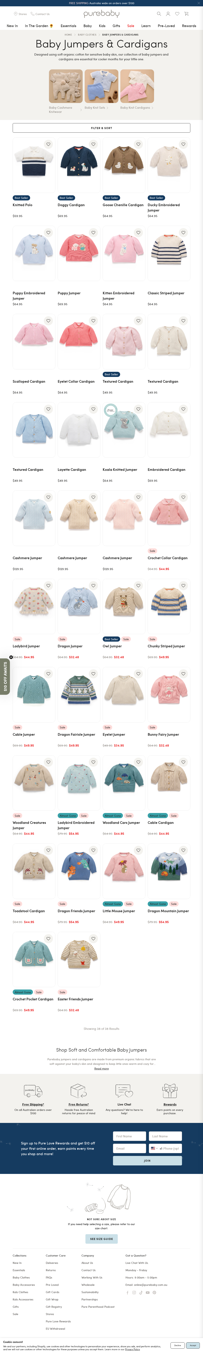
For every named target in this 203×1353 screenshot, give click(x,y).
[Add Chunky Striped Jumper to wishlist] (183, 585)
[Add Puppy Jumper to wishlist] (93, 232)
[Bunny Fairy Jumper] (169, 694)
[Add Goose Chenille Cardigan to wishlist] (138, 144)
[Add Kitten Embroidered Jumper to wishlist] (138, 232)
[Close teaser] (11, 657)
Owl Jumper (112, 645)
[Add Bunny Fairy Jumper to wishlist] (183, 673)
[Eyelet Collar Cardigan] (79, 341)
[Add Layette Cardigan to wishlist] (93, 409)
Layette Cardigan (72, 469)
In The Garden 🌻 (39, 25)
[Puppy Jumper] (79, 253)
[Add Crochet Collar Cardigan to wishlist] (183, 497)
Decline (177, 1345)
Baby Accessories (24, 1285)
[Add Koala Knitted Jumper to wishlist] (138, 409)
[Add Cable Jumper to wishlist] (48, 673)
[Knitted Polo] (34, 165)
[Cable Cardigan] (169, 783)
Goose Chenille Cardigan (123, 204)
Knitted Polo (22, 204)
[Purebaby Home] (101, 14)
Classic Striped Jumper (166, 292)
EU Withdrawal (55, 1328)
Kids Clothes (20, 1292)
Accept (193, 1345)
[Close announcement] (198, 3)
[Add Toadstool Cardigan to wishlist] (48, 850)
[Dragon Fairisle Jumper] (79, 694)
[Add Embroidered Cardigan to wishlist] (183, 409)
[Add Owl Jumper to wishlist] (138, 585)
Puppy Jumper (69, 292)
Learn (146, 25)
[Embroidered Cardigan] (169, 430)
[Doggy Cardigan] (79, 165)
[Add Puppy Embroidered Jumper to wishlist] (48, 232)
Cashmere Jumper (27, 557)
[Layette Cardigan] (79, 430)
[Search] (159, 14)
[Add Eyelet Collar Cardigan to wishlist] (93, 320)
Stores (50, 1314)
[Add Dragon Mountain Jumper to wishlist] (183, 850)
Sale (130, 25)
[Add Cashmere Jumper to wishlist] (48, 497)
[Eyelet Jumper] (124, 694)
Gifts (116, 25)
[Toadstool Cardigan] (34, 871)
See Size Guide (101, 1239)
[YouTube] (148, 1293)
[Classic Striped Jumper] (169, 253)
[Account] (168, 14)
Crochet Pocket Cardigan (33, 998)
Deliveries (52, 1263)
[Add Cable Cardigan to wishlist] (183, 762)
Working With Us (91, 1277)
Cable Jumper (24, 734)
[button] (5, 676)
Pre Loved (52, 1285)
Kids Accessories (23, 1299)
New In (12, 25)
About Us (87, 1263)
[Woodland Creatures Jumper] (34, 783)
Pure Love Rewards (58, 1321)
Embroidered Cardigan (166, 469)
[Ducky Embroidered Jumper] (169, 165)
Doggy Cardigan (71, 204)
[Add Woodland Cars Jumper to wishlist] (138, 762)
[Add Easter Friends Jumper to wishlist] (93, 938)
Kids (102, 25)
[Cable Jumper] (34, 694)
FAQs (49, 1277)
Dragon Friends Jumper (76, 910)
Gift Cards (52, 1292)
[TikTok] (141, 1293)
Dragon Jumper (70, 645)
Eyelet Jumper (114, 734)
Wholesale (88, 1285)
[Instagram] (134, 1293)
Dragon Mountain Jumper (168, 910)
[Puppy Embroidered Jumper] (34, 253)
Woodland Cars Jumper (121, 822)
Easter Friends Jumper (75, 998)
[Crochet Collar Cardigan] (169, 518)
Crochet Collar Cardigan (168, 557)
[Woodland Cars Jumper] (124, 783)
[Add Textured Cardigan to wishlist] (138, 320)
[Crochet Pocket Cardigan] (34, 959)
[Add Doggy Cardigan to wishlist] (93, 144)
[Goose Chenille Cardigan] (124, 165)
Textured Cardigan (118, 381)
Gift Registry (54, 1307)
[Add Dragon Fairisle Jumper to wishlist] (93, 673)
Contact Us (88, 1270)
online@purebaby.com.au (150, 1285)
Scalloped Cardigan (29, 381)
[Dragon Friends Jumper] (79, 871)
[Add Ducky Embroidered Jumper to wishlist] (183, 144)
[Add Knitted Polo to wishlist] (48, 144)
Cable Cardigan (161, 822)
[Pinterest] (154, 1293)
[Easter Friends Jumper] (79, 959)
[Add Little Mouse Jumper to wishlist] (138, 850)
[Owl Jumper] (124, 606)
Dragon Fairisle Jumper (76, 734)
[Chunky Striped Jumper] (169, 606)
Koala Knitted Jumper (120, 469)
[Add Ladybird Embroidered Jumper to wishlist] (93, 762)
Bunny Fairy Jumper (163, 734)
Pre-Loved (166, 25)
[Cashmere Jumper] (34, 518)
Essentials (68, 25)
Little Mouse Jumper (119, 910)
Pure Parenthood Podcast (98, 1307)
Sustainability (90, 1292)
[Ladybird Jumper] (34, 606)
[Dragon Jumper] (79, 606)
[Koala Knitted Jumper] (124, 430)
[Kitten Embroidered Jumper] (124, 253)
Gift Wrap (52, 1299)
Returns (51, 1270)
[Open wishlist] (177, 14)
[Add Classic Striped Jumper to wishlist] (183, 232)
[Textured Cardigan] (124, 341)
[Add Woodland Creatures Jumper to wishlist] (48, 762)
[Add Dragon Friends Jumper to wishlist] (93, 850)
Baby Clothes (21, 1277)
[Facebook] (127, 1293)
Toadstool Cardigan (29, 910)
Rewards (189, 25)
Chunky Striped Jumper (166, 645)
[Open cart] (186, 14)
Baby (87, 25)
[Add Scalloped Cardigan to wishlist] (48, 320)
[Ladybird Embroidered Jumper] (79, 783)
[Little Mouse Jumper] (124, 871)
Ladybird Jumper (26, 645)
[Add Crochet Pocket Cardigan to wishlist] (48, 938)
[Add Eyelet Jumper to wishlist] (138, 673)
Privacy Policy (132, 1349)
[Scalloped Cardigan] (34, 341)
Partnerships (89, 1299)
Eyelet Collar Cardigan (76, 381)
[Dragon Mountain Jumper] (169, 871)
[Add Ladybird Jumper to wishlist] (48, 585)
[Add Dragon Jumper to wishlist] (93, 585)
